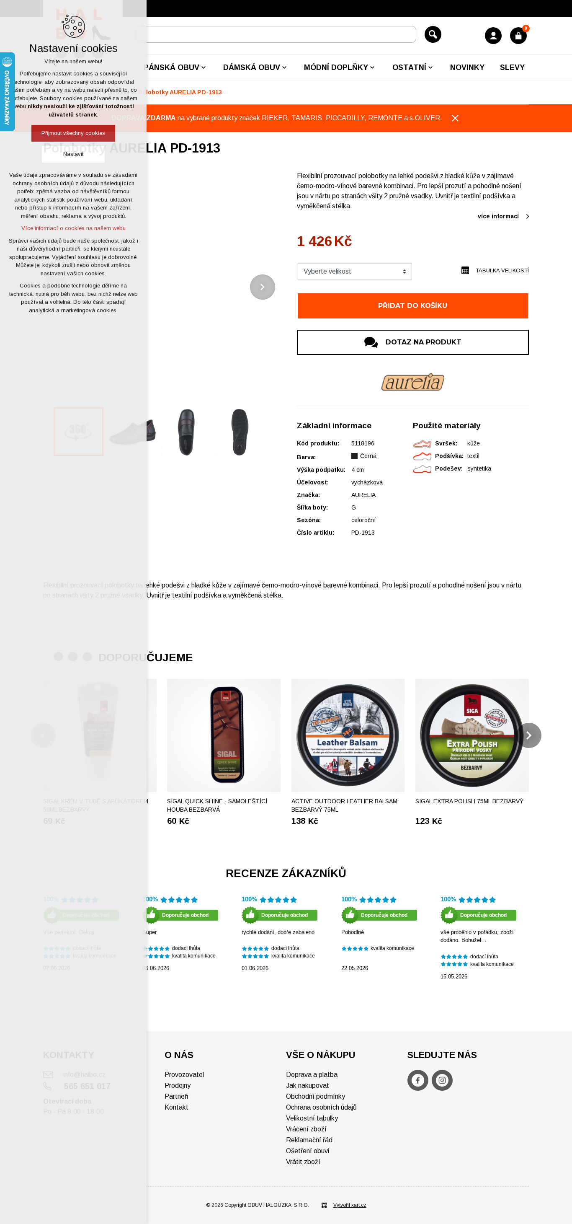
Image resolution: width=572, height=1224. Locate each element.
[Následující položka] (262, 287)
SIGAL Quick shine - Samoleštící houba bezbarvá (217, 805)
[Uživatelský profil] (493, 35)
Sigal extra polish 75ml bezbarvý (469, 801)
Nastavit (73, 154)
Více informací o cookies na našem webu (73, 228)
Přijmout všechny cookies (73, 133)
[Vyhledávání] (276, 34)
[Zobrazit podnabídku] (203, 67)
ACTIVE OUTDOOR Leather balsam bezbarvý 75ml (344, 805)
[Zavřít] (455, 118)
